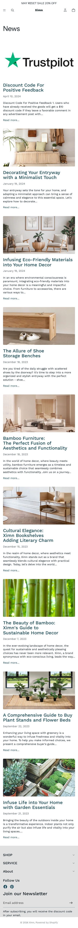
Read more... (11, 120)
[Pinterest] (12, 886)
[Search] (12, 10)
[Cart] (73, 10)
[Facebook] (5, 886)
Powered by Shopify (47, 922)
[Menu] (4, 10)
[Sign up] (71, 903)
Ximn (31, 922)
